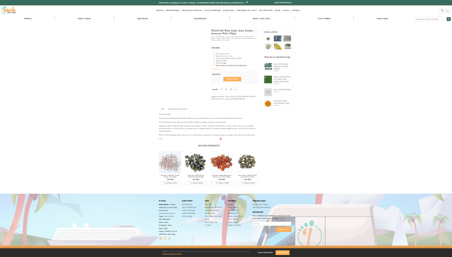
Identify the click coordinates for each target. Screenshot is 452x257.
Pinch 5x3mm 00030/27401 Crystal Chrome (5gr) (247, 176)
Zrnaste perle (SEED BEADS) (235, 37)
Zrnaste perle (233, 210)
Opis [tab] (162, 109)
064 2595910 (169, 216)
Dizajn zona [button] (228, 10)
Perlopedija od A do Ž (246, 10)
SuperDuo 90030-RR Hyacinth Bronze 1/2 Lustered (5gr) (222, 176)
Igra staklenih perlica (261, 207)
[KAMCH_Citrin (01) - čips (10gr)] (277, 46)
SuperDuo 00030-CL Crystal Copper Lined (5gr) (170, 176)
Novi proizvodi (266, 10)
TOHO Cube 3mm (235, 38)
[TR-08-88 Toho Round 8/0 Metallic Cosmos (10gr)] (277, 38)
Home (213, 37)
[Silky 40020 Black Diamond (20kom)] (287, 46)
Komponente (233, 213)
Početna (160, 10)
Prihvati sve (282, 252)
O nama (285, 10)
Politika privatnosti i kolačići (172, 254)
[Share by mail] (236, 89)
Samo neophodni (265, 252)
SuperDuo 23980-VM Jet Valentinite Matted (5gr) (196, 176)
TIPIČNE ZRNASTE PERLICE (246, 96)
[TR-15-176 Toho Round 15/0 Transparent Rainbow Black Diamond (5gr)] (287, 38)
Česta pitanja (187, 216)
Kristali (230, 204)
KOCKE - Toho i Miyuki (223, 38)
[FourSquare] (247, 3)
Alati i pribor (233, 219)
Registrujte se (187, 204)
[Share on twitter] (226, 89)
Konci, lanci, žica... (236, 216)
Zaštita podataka (189, 213)
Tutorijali (296, 10)
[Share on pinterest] (231, 89)
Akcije (277, 10)
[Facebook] (160, 238)
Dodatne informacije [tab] (177, 109)
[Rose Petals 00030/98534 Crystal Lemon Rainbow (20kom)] (268, 46)
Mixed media (232, 222)
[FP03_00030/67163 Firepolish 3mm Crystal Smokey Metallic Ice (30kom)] (268, 38)
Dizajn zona (210, 213)
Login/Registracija (282, 2)
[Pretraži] (449, 19)
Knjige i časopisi (234, 225)
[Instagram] (169, 238)
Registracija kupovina (192, 10)
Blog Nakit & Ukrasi (260, 204)
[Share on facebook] (221, 89)
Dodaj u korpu (232, 79)
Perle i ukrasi (233, 207)
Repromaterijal (173, 10)
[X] (165, 238)
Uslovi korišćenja (212, 10)
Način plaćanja (188, 210)
